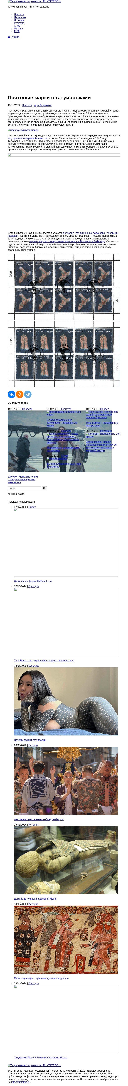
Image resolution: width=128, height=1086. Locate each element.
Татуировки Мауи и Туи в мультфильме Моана (40, 1057)
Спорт (17, 25)
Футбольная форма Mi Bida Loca (33, 581)
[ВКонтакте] (11, 394)
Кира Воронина (43, 105)
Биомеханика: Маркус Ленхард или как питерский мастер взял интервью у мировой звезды (101, 446)
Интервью (20, 17)
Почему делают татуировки (30, 740)
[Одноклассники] (19, 394)
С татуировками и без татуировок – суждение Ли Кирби (62, 423)
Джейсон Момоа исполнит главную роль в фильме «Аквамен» (23, 479)
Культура (19, 23)
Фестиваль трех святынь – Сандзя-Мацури (39, 819)
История (19, 20)
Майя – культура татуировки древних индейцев (41, 978)
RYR (17, 31)
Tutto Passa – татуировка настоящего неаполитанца (44, 660)
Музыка (18, 28)
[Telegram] (28, 394)
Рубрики (15, 36)
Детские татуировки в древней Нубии (35, 898)
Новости (19, 14)
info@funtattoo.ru (20, 1082)
